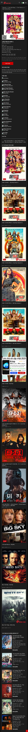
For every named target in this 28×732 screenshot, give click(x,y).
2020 (6, 426)
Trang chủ (4, 7)
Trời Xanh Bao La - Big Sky (8, 544)
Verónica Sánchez (6, 106)
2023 (6, 225)
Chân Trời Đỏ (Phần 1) (6, 9)
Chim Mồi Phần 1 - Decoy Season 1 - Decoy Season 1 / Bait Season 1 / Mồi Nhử (14, 505)
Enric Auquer (5, 117)
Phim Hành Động (11, 7)
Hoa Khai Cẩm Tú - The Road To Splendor (18, 685)
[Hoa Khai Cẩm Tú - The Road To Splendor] (7, 690)
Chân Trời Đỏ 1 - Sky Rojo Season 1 (10, 182)
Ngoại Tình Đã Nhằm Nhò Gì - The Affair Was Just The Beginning (19, 717)
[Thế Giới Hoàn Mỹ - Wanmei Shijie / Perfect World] (7, 642)
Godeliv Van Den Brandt (7, 92)
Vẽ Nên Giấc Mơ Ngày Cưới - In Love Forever (18, 700)
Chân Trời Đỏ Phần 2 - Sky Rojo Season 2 (11, 303)
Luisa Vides (5, 132)
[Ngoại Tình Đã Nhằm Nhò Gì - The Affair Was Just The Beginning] (7, 722)
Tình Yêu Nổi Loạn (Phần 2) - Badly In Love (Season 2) (19, 655)
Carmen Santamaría (6, 121)
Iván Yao (4, 136)
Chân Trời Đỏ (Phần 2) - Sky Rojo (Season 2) (12, 262)
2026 (20, 660)
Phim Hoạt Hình (20, 645)
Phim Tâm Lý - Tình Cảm (18, 662)
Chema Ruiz (5, 95)
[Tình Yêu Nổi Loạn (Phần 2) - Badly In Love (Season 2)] (7, 660)
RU (4, 587)
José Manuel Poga (6, 84)
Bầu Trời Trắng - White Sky (8, 625)
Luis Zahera (5, 80)
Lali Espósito (5, 110)
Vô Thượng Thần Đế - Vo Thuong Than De (19, 671)
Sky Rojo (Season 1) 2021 (20, 142)
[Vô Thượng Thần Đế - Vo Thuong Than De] (7, 676)
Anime (18, 646)
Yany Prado (4, 114)
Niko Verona (5, 125)
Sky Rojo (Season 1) (9, 142)
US (3, 185)
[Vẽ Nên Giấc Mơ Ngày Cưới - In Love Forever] (7, 706)
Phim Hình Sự (18, 725)
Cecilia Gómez (5, 103)
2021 (10, 51)
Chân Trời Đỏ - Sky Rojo (7, 383)
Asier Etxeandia (6, 99)
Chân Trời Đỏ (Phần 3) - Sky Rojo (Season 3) (12, 222)
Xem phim (7, 63)
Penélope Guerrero (6, 129)
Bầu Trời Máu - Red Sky (7, 584)
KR (3, 507)
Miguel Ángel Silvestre (7, 88)
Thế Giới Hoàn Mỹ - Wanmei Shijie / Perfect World (18, 637)
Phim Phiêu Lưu (20, 7)
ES (3, 225)
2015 (6, 547)
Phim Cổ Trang (18, 692)
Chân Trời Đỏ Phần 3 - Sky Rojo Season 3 (11, 343)
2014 (7, 587)
